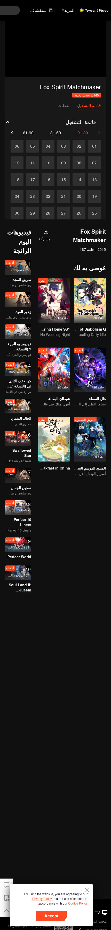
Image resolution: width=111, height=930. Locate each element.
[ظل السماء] (90, 370)
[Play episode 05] (32, 146)
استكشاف (38, 10)
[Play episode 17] (32, 179)
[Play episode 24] (17, 196)
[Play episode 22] (48, 196)
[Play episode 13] (94, 179)
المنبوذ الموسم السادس (88, 468)
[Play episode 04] (48, 146)
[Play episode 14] (79, 179)
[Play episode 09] (63, 162)
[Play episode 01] (94, 146)
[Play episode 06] (17, 146)
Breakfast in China (53, 468)
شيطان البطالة (59, 398)
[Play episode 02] (79, 146)
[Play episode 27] (63, 213)
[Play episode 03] (63, 146)
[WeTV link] (94, 10)
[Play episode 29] (32, 213)
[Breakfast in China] (54, 439)
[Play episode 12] (17, 162)
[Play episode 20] (79, 196)
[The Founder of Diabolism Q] (90, 300)
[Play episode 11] (32, 162)
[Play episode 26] (79, 213)
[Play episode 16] (48, 179)
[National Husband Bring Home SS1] (54, 300)
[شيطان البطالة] (54, 370)
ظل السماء (97, 398)
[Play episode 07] (94, 162)
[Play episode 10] (48, 162)
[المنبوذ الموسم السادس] (90, 439)
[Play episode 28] (48, 213)
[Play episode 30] (17, 213)
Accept (51, 916)
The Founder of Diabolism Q (81, 329)
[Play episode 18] (17, 179)
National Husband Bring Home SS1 (39, 329)
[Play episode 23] (32, 196)
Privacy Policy (42, 898)
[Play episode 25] (94, 213)
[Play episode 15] (63, 179)
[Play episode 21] (63, 196)
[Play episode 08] (79, 162)
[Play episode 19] (94, 196)
